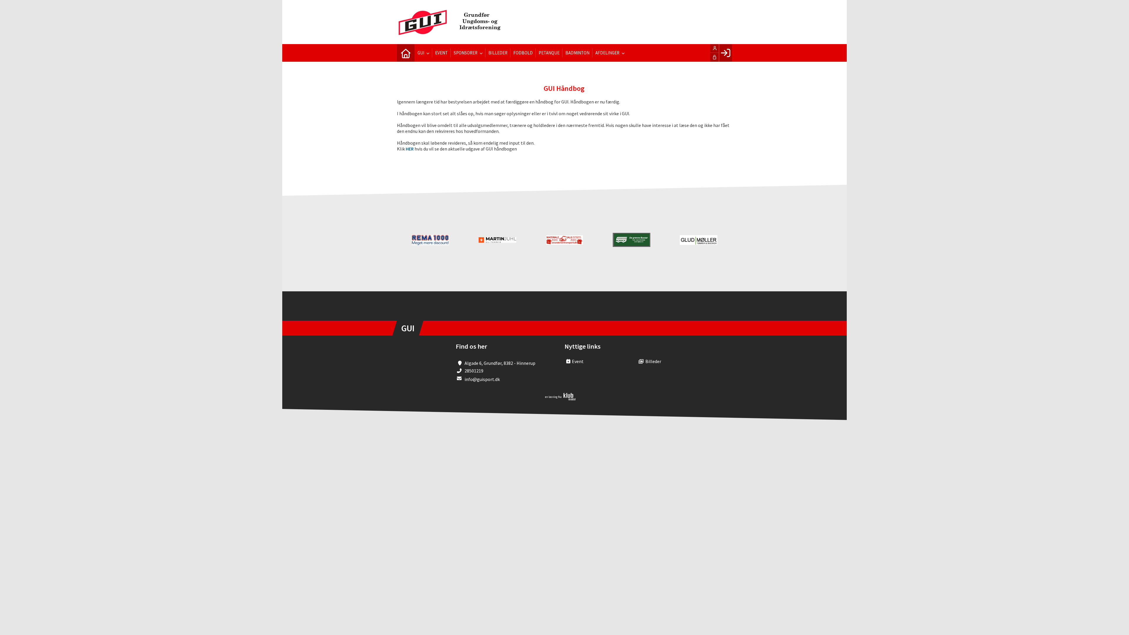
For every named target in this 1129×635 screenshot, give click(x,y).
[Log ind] (725, 53)
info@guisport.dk (482, 379)
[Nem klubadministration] (560, 399)
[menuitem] (406, 53)
